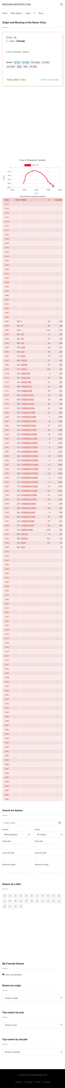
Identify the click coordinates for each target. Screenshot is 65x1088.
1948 (7, 504)
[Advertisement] (32, 122)
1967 (7, 421)
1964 (7, 434)
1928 (7, 591)
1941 (7, 534)
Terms (37, 1082)
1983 (7, 352)
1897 (7, 725)
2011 (7, 230)
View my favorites (13, 974)
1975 (7, 387)
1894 (7, 738)
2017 (7, 204)
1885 (7, 777)
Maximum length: (42, 865)
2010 (7, 235)
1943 (7, 526)
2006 (7, 252)
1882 (7, 790)
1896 (7, 730)
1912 (7, 660)
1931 (7, 578)
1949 (7, 499)
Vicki (47, 62)
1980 (7, 365)
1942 (7, 530)
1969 (7, 413)
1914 (7, 651)
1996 (7, 295)
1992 (7, 313)
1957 (7, 465)
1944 (7, 521)
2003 (7, 265)
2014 (7, 217)
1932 (7, 573)
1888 (7, 764)
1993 (7, 308)
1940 (7, 539)
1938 (7, 547)
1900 (7, 712)
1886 (7, 773)
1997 (7, 291)
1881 (7, 795)
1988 (7, 330)
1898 (7, 721)
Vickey (37, 62)
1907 (7, 682)
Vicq (19, 67)
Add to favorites (50, 79)
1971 (7, 404)
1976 (7, 382)
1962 (7, 443)
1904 (7, 695)
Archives (19, 1082)
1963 (7, 439)
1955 (7, 473)
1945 (7, 517)
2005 (7, 256)
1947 (7, 508)
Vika (25, 67)
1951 (7, 491)
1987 (7, 334)
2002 (7, 269)
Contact (47, 1082)
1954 (7, 478)
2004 (7, 261)
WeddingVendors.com (16, 4)
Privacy (29, 1082)
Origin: (37, 830)
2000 (7, 278)
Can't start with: (8, 853)
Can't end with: (41, 853)
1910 (7, 669)
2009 (7, 239)
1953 (7, 482)
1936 (7, 556)
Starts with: (6, 841)
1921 (7, 621)
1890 (7, 756)
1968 (7, 417)
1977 (7, 378)
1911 (7, 664)
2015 (7, 213)
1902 (7, 704)
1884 (7, 782)
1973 (7, 395)
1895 (7, 734)
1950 (7, 495)
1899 (7, 717)
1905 (7, 691)
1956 (7, 469)
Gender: (5, 830)
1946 (7, 513)
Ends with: (39, 841)
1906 (7, 686)
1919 (7, 630)
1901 (7, 708)
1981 (7, 361)
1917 (7, 638)
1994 (7, 304)
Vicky (9, 37)
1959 (7, 456)
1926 (7, 599)
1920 (7, 625)
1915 (7, 647)
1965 (7, 430)
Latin (12, 41)
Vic (18, 62)
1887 (7, 769)
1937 (7, 552)
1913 (7, 656)
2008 (7, 243)
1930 (7, 582)
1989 (7, 326)
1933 (7, 569)
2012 (7, 226)
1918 (7, 634)
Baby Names (16, 13)
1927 (7, 595)
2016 (7, 209)
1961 (7, 447)
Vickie (12, 67)
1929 (7, 586)
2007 (7, 248)
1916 (7, 643)
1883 (7, 786)
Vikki (35, 67)
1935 (7, 560)
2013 (7, 222)
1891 (7, 751)
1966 (7, 426)
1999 (7, 282)
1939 (7, 543)
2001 (7, 274)
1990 (7, 321)
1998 (7, 287)
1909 (7, 673)
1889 (7, 760)
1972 (7, 400)
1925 (7, 604)
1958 (7, 460)
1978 (7, 374)
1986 (7, 339)
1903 (7, 699)
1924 (7, 608)
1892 (7, 747)
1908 (7, 678)
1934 (7, 565)
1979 (7, 369)
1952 (7, 486)
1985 (7, 343)
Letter (27, 13)
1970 (7, 408)
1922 (7, 617)
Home (4, 13)
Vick (27, 62)
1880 (7, 799)
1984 (7, 347)
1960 (7, 452)
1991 (7, 317)
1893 (7, 743)
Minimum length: (9, 865)
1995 (7, 300)
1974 (7, 391)
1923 (7, 612)
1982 (7, 356)
